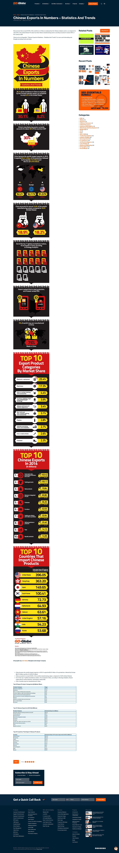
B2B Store (15, 832)
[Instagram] (99, 848)
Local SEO (45, 814)
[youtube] (100, 848)
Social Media (83, 148)
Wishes (82, 120)
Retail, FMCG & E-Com (77, 824)
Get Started (75, 842)
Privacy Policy (39, 849)
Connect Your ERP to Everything (35, 821)
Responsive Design (62, 816)
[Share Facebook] (97, 848)
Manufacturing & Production (75, 822)
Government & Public (76, 817)
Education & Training (76, 826)
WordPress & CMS (61, 818)
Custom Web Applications (63, 814)
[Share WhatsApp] (102, 848)
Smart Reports (31, 831)
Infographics (83, 147)
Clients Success (84, 124)
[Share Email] (105, 848)
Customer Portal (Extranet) (19, 812)
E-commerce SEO (46, 816)
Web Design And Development (88, 128)
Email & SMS (30, 827)
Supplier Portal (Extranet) (18, 814)
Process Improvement (62, 830)
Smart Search (31, 819)
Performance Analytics (32, 833)
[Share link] (103, 848)
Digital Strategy (61, 826)
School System (16, 826)
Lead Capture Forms (47, 822)
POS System (16, 834)
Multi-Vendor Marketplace (18, 836)
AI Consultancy (31, 817)
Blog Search (105, 30)
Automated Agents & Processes (32, 815)
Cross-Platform (61, 824)
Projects (75, 3)
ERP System (15, 820)
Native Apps (60, 820)
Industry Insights (84, 137)
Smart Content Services (48, 820)
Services (67, 3)
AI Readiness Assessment (63, 828)
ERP (81, 118)
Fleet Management (17, 828)
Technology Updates (86, 135)
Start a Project (93, 3)
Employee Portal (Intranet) (18, 816)
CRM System (16, 822)
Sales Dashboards (32, 829)
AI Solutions (45, 3)
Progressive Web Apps (62, 822)
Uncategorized (84, 139)
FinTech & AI (75, 812)
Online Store (16, 830)
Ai (80, 131)
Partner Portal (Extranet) (18, 818)
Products (37, 3)
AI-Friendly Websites (47, 818)
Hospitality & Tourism (76, 819)
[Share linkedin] (96, 848)
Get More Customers (57, 3)
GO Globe (25, 660)
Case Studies (84, 143)
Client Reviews (75, 838)
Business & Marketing (86, 145)
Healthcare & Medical (76, 828)
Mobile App (83, 129)
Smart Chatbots (31, 812)
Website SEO (46, 812)
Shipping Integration (32, 825)
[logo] (19, 3)
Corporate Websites (62, 812)
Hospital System (16, 824)
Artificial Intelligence (86, 142)
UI (80, 132)
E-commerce (83, 140)
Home (14, 14)
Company (81, 3)
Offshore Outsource (85, 123)
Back (16, 761)
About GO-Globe (76, 834)
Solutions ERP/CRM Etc (86, 126)
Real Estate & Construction (75, 815)
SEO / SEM (83, 134)
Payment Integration (32, 823)
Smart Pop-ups (46, 826)
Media (73, 840)
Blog (18, 14)
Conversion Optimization (48, 824)
